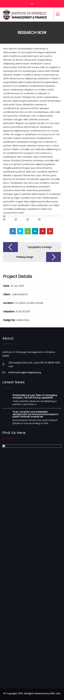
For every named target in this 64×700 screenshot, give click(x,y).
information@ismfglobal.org (25, 372)
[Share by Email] (50, 231)
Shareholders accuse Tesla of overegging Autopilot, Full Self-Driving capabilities (35, 396)
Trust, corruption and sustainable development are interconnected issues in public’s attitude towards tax (35, 414)
